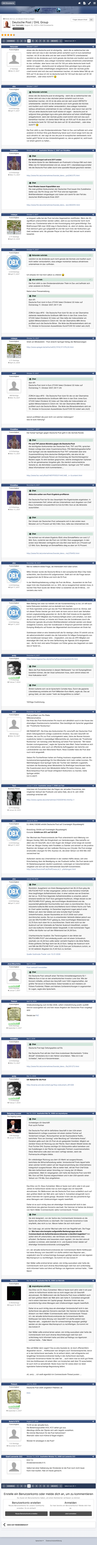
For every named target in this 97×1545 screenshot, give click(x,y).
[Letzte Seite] (60, 41)
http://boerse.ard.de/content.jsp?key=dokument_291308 (50, 1085)
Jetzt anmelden (70, 1514)
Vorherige (11, 41)
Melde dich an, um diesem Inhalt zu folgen (19, 19)
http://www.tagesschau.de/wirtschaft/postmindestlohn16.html (52, 659)
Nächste (54, 41)
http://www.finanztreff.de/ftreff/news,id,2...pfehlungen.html (51, 869)
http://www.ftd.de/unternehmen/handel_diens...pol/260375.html (53, 175)
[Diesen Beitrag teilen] (93, 47)
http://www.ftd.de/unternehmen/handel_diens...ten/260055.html (53, 205)
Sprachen (39, 1541)
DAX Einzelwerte (46, 25)
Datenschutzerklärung (54, 1541)
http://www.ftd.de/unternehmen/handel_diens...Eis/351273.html (53, 1066)
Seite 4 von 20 (70, 41)
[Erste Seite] (3, 41)
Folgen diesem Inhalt (80, 20)
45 (91, 19)
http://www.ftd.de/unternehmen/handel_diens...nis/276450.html (53, 553)
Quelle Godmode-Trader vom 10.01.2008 (43, 954)
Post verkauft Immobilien (37, 967)
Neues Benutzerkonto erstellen (26, 1514)
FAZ (37, 1015)
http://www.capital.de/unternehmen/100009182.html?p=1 (50, 800)
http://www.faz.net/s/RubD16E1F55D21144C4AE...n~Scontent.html (54, 475)
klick (28, 1393)
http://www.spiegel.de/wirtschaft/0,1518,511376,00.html (50, 347)
